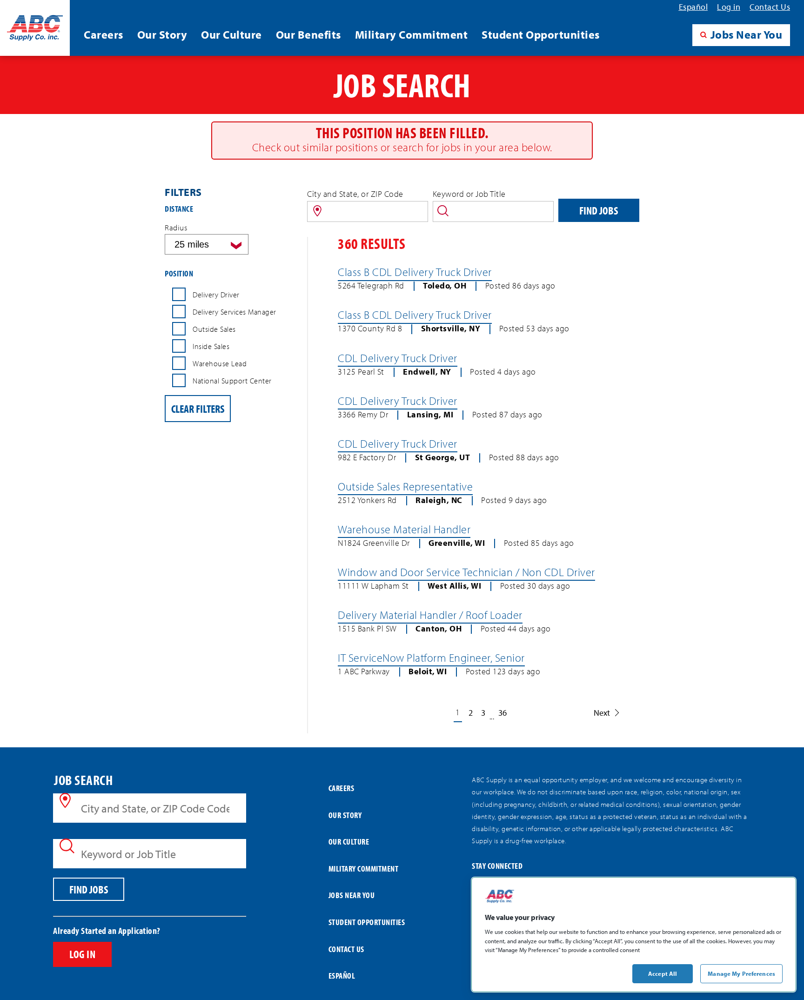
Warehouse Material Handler (404, 529)
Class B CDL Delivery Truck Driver (415, 272)
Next (602, 712)
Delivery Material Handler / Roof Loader (430, 615)
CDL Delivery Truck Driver (397, 358)
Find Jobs (598, 210)
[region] (634, 935)
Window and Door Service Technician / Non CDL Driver (466, 572)
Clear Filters (197, 409)
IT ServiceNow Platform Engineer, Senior (431, 657)
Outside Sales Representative (405, 486)
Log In (82, 954)
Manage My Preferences (741, 973)
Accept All (662, 973)
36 (502, 712)
